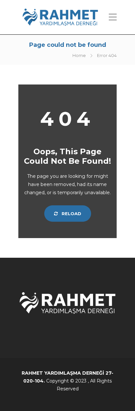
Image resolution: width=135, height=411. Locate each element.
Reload (70, 213)
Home (79, 55)
